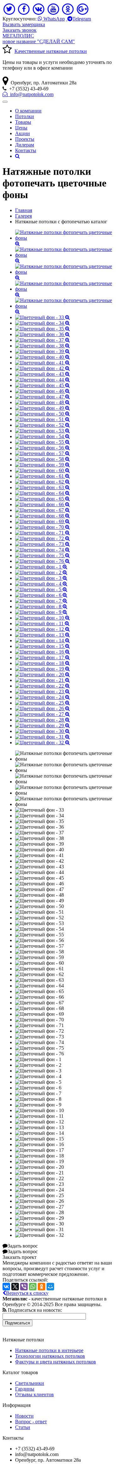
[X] (15, 1286)
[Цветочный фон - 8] (41, 606)
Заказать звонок (20, 30)
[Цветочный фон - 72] (42, 538)
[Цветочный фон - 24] (42, 697)
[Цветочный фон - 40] (42, 357)
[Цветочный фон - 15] (42, 646)
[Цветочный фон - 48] (42, 402)
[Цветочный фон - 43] (42, 374)
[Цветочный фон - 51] (42, 419)
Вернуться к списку (27, 1293)
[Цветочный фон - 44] (42, 379)
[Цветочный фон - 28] (42, 720)
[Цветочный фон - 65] (42, 498)
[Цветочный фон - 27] (42, 714)
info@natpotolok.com (30, 94)
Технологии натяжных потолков (50, 1356)
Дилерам (24, 144)
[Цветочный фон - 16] (42, 651)
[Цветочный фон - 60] (42, 470)
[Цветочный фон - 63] (42, 487)
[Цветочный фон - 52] (42, 425)
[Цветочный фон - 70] (42, 527)
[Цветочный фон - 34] (42, 323)
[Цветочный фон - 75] (42, 555)
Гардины (24, 1388)
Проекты (24, 139)
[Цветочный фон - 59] (42, 464)
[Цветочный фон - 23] (42, 691)
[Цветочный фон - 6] (41, 595)
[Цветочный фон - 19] (42, 668)
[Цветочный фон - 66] (42, 504)
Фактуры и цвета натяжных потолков (55, 1361)
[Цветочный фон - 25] (42, 702)
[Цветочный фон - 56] (42, 447)
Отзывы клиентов (34, 1394)
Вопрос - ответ (31, 1421)
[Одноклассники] (41, 1286)
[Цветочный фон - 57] (42, 453)
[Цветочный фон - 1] (41, 566)
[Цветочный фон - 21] (42, 680)
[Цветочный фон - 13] (42, 634)
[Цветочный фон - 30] (42, 731)
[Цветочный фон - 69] (42, 521)
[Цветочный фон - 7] (41, 600)
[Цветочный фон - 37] (42, 340)
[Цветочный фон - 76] (42, 561)
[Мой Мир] (50, 1286)
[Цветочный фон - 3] (41, 578)
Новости (24, 1416)
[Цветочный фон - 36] (42, 334)
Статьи (22, 1427)
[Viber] (24, 1286)
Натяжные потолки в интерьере (49, 1350)
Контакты (25, 150)
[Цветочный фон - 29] (42, 725)
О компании (28, 110)
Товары (23, 122)
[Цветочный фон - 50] (42, 413)
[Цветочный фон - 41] (42, 362)
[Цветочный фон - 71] (42, 532)
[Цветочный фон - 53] (42, 430)
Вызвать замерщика (24, 24)
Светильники (29, 1383)
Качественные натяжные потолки (50, 51)
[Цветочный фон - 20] (42, 674)
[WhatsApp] (33, 1286)
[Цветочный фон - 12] (42, 629)
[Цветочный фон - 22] (42, 685)
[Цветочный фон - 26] (42, 708)
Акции (22, 133)
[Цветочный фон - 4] (41, 583)
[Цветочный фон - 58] (42, 459)
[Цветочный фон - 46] (42, 391)
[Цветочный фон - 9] (41, 612)
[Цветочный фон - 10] (42, 617)
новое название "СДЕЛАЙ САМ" (39, 38)
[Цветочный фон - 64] (42, 493)
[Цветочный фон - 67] (42, 510)
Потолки (24, 116)
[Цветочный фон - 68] (42, 515)
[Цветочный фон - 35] (42, 328)
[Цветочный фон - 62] (42, 481)
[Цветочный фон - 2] (41, 572)
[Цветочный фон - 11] (42, 623)
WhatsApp (53, 18)
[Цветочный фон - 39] (42, 351)
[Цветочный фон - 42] (42, 368)
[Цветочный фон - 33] (42, 317)
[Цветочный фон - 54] (42, 436)
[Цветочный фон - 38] (42, 345)
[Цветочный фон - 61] (42, 476)
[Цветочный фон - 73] (42, 544)
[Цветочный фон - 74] (42, 549)
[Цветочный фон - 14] (42, 640)
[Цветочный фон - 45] (42, 385)
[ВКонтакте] (6, 1286)
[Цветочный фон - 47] (42, 396)
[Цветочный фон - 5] (41, 589)
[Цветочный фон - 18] (42, 663)
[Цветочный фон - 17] (42, 657)
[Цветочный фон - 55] (42, 442)
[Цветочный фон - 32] (42, 742)
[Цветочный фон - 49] (42, 408)
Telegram (81, 18)
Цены (21, 127)
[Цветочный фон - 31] (42, 737)
